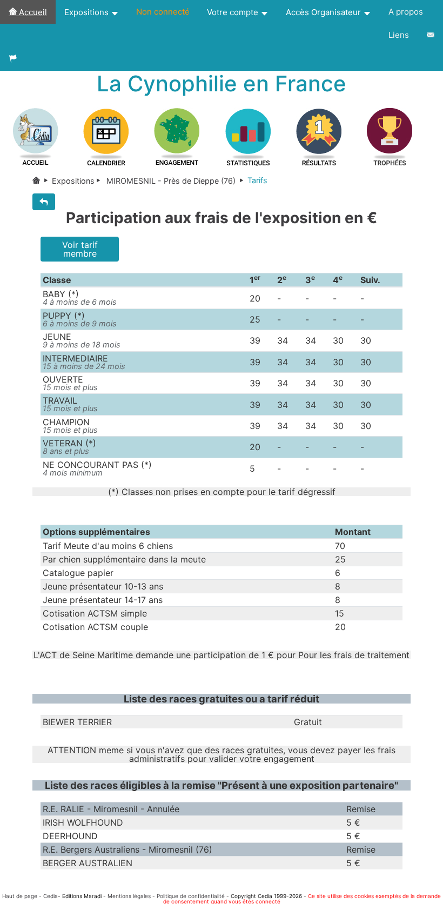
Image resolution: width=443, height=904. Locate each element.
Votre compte (233, 12)
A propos (405, 11)
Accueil (32, 12)
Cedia (50, 896)
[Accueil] (42, 180)
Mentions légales (129, 896)
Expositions (87, 12)
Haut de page (19, 896)
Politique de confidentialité (191, 896)
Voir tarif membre (80, 249)
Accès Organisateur (324, 12)
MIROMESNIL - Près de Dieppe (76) (171, 180)
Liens (398, 35)
